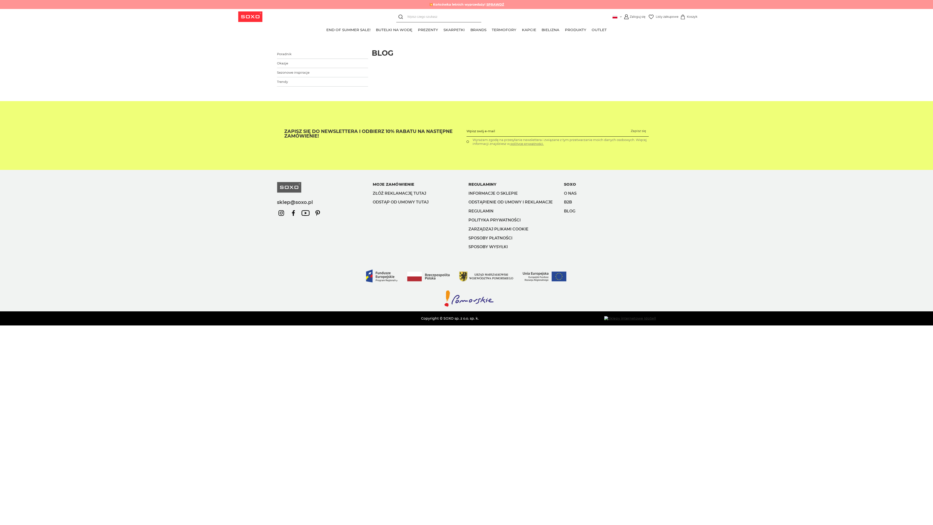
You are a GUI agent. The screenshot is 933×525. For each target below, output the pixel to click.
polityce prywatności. (527, 144)
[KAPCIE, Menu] (539, 29)
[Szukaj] (401, 16)
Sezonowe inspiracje (293, 72)
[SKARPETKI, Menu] (467, 29)
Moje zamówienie (393, 184)
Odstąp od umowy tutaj (401, 202)
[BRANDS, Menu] (489, 29)
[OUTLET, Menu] (609, 29)
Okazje (282, 63)
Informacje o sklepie (493, 193)
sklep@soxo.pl (295, 202)
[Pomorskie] (466, 306)
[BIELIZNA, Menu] (562, 29)
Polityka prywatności (494, 220)
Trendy (282, 82)
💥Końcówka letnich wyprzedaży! (466, 4)
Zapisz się (638, 131)
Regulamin (480, 211)
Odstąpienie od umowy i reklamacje (510, 202)
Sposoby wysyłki (488, 247)
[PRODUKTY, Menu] (589, 29)
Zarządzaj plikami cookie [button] (498, 229)
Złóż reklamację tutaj (399, 193)
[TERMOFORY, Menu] (519, 29)
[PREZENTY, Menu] (441, 29)
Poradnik (284, 54)
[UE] (466, 287)
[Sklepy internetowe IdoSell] (630, 318)
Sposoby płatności (490, 238)
